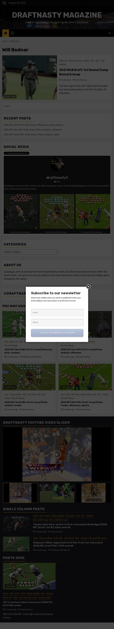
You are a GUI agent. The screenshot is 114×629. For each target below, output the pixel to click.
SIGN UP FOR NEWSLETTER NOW (57, 333)
